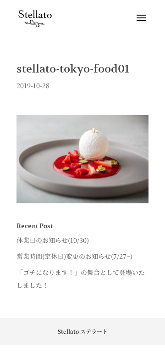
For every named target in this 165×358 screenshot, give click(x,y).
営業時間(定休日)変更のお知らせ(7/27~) (74, 256)
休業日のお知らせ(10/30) (52, 240)
